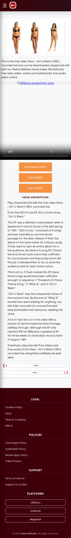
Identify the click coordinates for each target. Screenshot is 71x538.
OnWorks (35, 510)
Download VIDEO (35, 167)
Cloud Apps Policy (15, 442)
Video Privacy (13, 461)
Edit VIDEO (35, 177)
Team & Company (15, 419)
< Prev (35, 365)
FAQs (8, 413)
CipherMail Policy (15, 448)
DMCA (8, 425)
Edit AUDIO (35, 188)
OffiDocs (35, 502)
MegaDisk (35, 519)
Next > (35, 372)
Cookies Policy (13, 407)
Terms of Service (15, 478)
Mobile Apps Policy (16, 455)
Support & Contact (16, 484)
